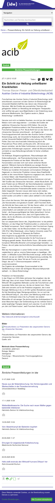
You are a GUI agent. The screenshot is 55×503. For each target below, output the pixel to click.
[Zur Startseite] (27, 7)
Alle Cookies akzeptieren (42, 499)
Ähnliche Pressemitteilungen (27, 70)
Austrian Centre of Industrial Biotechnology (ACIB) (27, 93)
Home (3, 30)
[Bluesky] (47, 80)
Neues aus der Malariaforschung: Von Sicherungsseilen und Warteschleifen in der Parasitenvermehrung (27, 385)
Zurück (6, 65)
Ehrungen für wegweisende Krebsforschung (20, 442)
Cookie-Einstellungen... (11, 499)
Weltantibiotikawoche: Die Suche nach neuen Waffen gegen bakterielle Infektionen (26, 406)
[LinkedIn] (51, 80)
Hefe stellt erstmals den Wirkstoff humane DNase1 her (24, 461)
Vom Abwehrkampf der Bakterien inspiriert (19, 426)
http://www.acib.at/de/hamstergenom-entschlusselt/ (21, 316)
